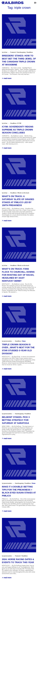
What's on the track (23, 193)
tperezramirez (8, 341)
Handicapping (21, 52)
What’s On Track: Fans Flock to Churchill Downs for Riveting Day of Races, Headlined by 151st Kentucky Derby (18, 275)
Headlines (30, 52)
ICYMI (19, 123)
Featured (13, 52)
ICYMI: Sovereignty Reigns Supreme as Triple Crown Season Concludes (17, 129)
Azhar (5, 52)
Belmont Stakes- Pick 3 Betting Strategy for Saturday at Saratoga (16, 420)
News (24, 341)
